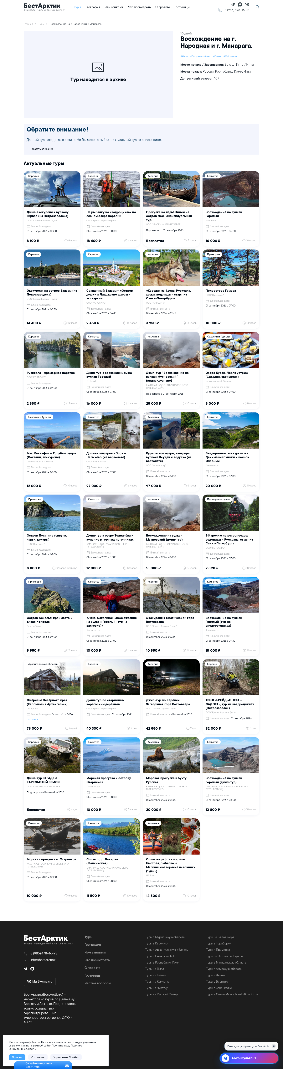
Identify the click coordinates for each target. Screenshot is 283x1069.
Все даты (32, 719)
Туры (88, 937)
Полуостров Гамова (221, 291)
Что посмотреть (139, 7)
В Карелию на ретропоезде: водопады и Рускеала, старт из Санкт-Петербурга (229, 539)
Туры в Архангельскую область (166, 950)
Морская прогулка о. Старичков (51, 859)
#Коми (184, 56)
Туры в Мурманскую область (164, 937)
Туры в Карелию (156, 943)
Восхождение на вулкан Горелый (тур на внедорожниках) (224, 622)
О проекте (162, 7)
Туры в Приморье (218, 950)
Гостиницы (182, 7)
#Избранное (229, 56)
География (93, 944)
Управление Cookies (66, 1057)
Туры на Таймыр (156, 975)
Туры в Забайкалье (219, 988)
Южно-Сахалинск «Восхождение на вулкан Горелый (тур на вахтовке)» (111, 622)
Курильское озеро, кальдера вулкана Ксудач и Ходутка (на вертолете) (169, 457)
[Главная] (44, 7)
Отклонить (37, 1057)
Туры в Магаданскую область (226, 962)
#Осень (217, 56)
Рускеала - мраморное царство (51, 373)
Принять (17, 1057)
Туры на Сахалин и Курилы (224, 956)
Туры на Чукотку (156, 988)
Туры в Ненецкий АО (159, 956)
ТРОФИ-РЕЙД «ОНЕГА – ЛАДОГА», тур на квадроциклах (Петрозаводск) (230, 704)
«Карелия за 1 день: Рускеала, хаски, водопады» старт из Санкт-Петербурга (168, 294)
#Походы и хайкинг (200, 56)
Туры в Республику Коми (162, 962)
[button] (257, 7)
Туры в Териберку (218, 943)
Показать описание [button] (42, 149)
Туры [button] (77, 7)
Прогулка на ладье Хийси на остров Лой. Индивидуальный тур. (169, 216)
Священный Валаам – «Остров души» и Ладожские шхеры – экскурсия (109, 294)
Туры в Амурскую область (223, 969)
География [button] (92, 7)
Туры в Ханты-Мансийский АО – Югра (232, 994)
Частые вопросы (98, 983)
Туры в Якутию (216, 975)
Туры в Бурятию (217, 981)
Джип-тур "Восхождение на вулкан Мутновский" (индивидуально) (167, 377)
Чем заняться (114, 7)
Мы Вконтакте (42, 981)
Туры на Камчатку (157, 981)
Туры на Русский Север (161, 994)
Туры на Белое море (220, 937)
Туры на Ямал (154, 969)
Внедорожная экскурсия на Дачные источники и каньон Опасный (227, 457)
